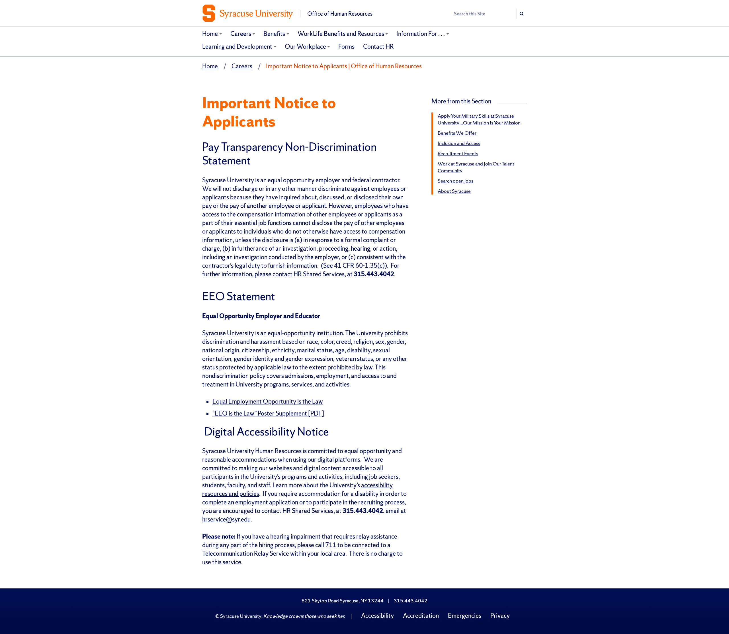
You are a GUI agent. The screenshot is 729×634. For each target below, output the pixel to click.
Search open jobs (455, 180)
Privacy (500, 615)
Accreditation (421, 615)
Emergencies (464, 615)
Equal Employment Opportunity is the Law (267, 401)
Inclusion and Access (459, 143)
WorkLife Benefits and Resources (341, 34)
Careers (240, 34)
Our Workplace (305, 46)
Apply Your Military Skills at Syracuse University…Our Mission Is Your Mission (479, 119)
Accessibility (377, 615)
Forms (346, 46)
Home (210, 34)
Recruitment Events (458, 153)
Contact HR (378, 46)
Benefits (274, 34)
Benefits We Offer (457, 133)
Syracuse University (240, 616)
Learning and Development (237, 46)
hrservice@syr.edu (226, 519)
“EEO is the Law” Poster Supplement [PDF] (268, 413)
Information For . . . (420, 34)
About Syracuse (454, 191)
